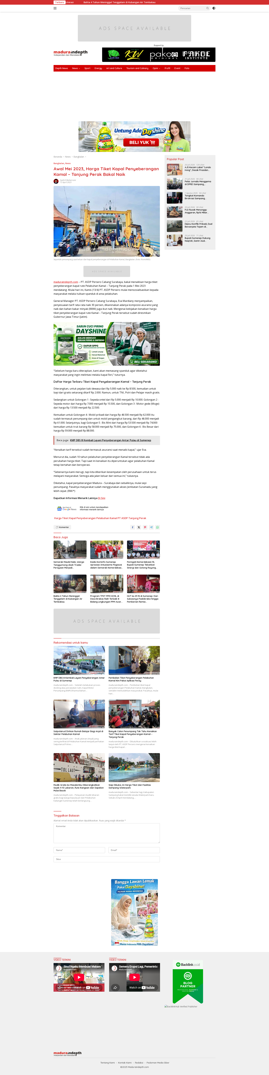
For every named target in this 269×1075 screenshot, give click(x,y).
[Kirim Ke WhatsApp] (157, 527)
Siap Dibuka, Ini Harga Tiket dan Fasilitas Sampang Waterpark (130, 786)
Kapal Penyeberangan (82, 518)
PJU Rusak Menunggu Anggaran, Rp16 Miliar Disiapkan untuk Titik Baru (198, 211)
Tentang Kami (107, 1062)
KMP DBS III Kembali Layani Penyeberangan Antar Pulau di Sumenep (79, 679)
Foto (187, 68)
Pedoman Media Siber (158, 1062)
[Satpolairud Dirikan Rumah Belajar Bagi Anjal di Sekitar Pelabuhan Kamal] (79, 714)
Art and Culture (114, 68)
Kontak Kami (125, 1062)
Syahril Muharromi (68, 180)
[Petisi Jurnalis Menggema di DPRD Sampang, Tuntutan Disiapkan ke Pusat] (174, 184)
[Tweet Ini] (139, 527)
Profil (167, 68)
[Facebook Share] (132, 527)
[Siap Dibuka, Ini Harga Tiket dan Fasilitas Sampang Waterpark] (134, 767)
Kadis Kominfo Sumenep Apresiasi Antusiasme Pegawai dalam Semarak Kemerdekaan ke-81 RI (106, 565)
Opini (155, 68)
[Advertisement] (147, 95)
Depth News (61, 68)
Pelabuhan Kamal (106, 518)
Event (177, 68)
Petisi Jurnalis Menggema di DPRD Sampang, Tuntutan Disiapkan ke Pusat (198, 183)
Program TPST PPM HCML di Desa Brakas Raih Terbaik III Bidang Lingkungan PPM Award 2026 (106, 599)
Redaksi (139, 1062)
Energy (98, 68)
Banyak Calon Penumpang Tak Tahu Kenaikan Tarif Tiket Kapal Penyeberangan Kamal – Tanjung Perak (133, 734)
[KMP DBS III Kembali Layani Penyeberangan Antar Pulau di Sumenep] (79, 660)
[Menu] (56, 8)
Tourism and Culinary (137, 68)
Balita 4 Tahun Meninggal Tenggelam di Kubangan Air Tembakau (68, 599)
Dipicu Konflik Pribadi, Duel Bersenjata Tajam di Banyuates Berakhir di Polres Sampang (198, 225)
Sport (87, 68)
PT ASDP (123, 518)
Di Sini (101, 498)
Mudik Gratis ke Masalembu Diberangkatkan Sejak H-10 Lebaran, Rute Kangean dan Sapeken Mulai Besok (79, 788)
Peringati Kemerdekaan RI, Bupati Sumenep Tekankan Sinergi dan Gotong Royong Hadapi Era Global (141, 565)
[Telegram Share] (151, 527)
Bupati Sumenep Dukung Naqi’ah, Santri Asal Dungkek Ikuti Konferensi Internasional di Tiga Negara (198, 239)
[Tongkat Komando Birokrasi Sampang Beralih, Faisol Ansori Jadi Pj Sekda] (174, 198)
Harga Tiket (61, 518)
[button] (208, 8)
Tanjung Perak (137, 518)
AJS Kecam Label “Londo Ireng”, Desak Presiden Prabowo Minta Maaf (198, 169)
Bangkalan (59, 163)
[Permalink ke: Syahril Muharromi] (56, 180)
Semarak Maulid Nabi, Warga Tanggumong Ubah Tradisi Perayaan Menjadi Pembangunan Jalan (69, 565)
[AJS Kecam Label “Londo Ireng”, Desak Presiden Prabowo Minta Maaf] (174, 169)
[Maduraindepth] (71, 52)
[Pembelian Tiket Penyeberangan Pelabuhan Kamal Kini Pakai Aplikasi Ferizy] (134, 660)
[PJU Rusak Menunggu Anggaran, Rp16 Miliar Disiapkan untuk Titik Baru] (174, 212)
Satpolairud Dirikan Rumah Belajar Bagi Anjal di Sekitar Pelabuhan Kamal (78, 733)
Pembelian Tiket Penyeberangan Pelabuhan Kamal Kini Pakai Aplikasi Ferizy (131, 679)
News (75, 68)
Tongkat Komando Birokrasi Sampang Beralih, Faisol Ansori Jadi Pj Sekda (198, 197)
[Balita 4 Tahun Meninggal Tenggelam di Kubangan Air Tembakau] (70, 584)
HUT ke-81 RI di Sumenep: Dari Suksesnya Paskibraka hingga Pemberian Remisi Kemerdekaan (142, 599)
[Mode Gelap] (213, 8)
